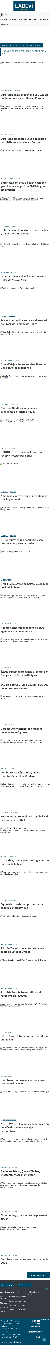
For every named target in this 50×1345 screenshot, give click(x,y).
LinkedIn (21, 1305)
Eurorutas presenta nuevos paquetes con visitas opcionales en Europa (23, 140)
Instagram (22, 1301)
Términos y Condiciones (10, 1342)
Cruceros (13, 1301)
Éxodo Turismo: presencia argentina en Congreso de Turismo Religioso (24, 673)
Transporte (14, 1292)
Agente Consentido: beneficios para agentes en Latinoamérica (22, 629)
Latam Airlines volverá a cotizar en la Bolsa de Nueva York (23, 278)
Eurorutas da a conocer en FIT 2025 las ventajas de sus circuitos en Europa (24, 96)
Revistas (13, 1309)
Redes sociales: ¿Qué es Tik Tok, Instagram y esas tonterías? (20, 1172)
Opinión (12, 1305)
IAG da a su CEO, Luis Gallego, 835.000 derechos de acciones (24, 686)
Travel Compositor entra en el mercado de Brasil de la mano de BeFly (24, 322)
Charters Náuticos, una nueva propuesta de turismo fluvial (19, 409)
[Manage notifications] (44, 1340)
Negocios (33, 19)
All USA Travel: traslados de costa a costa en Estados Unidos (22, 949)
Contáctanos (34, 1331)
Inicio (5, 45)
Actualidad (4, 1292)
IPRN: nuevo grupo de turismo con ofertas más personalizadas (22, 541)
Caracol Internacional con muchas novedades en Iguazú (21, 730)
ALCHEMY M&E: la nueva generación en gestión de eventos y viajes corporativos (25, 1127)
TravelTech (43, 19)
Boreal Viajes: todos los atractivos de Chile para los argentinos (23, 365)
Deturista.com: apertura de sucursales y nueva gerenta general (24, 231)
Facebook (22, 1296)
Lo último (13, 19)
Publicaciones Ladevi (33, 1293)
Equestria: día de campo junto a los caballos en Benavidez (22, 905)
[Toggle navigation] (5, 14)
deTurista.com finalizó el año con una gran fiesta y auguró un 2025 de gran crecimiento (23, 186)
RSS (38, 1336)
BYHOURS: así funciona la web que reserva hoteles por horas (22, 453)
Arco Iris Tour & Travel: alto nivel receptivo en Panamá (21, 993)
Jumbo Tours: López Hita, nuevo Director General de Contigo (20, 774)
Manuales (23, 19)
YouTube (21, 1309)
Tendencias (14, 1296)
